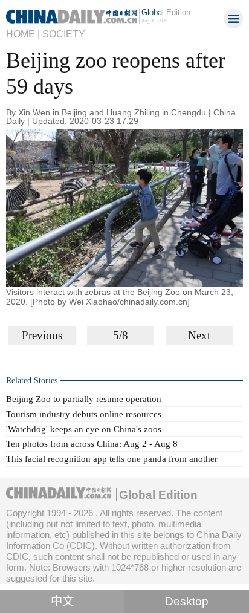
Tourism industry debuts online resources (83, 414)
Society (63, 33)
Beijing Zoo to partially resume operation (83, 399)
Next (199, 335)
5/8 (120, 335)
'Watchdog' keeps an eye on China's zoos (83, 429)
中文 (62, 601)
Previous (42, 335)
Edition (165, 12)
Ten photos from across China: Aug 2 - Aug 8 (92, 443)
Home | (23, 33)
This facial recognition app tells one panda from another (112, 458)
